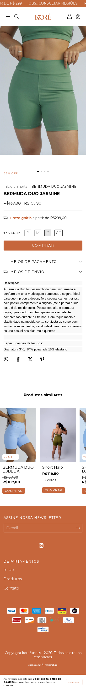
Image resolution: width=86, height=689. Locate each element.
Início (8, 186)
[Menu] (7, 17)
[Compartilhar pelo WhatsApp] (6, 359)
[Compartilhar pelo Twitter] (31, 359)
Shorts (21, 186)
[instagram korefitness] (41, 545)
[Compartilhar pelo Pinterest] (42, 359)
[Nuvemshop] (43, 665)
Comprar (13, 490)
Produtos (13, 579)
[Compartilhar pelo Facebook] (19, 359)
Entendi (74, 682)
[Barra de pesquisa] (16, 17)
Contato (11, 588)
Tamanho (12, 233)
